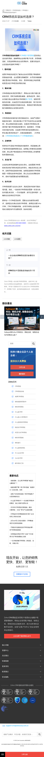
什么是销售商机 (20, 448)
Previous (2, 317)
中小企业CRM (19, 453)
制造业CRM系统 (20, 427)
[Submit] (39, 734)
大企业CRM (18, 458)
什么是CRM (18, 412)
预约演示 (22, 374)
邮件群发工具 (19, 463)
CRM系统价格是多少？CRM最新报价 (19, 136)
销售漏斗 (18, 443)
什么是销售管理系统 (21, 422)
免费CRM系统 (19, 396)
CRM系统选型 (16, 10)
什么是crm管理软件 (21, 417)
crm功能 (7, 239)
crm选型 (17, 239)
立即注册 (22, 367)
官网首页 (8, 10)
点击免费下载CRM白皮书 (22, 636)
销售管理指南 (19, 437)
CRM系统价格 (19, 391)
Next (42, 317)
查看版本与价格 (22, 574)
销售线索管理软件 (20, 401)
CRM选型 (25, 10)
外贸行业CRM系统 (21, 432)
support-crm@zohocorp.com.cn (17, 726)
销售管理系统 (19, 407)
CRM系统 (18, 386)
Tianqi (29, 21)
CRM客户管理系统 (27, 55)
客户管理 (29, 99)
